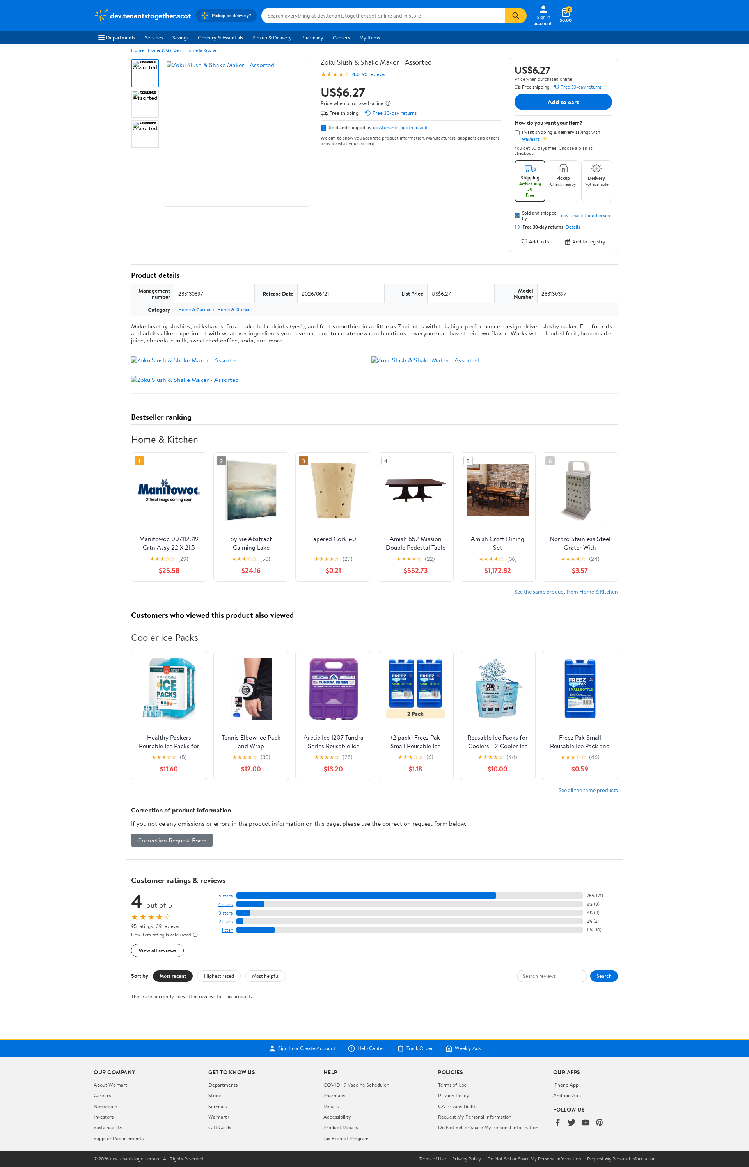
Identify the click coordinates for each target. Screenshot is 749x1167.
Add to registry (588, 241)
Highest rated (219, 975)
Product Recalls (340, 1127)
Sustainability (108, 1127)
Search (604, 975)
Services (154, 37)
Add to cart (563, 102)
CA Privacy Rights (457, 1106)
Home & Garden (164, 50)
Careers (341, 37)
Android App (567, 1095)
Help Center (371, 1048)
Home (137, 50)
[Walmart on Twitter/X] (571, 1123)
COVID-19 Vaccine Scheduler (356, 1084)
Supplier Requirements (119, 1138)
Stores (215, 1095)
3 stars (225, 913)
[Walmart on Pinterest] (599, 1123)
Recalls (331, 1106)
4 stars (225, 904)
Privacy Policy (453, 1095)
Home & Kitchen (201, 50)
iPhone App (566, 1084)
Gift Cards (219, 1127)
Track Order (419, 1048)
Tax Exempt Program (346, 1138)
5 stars (225, 896)
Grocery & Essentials (220, 37)
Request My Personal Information (474, 1116)
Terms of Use (452, 1084)
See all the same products (588, 790)
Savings (180, 37)
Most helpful (265, 975)
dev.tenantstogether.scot (400, 127)
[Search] (516, 15)
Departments (120, 37)
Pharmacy (312, 37)
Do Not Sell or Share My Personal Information (488, 1127)
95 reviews (373, 74)
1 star (227, 930)
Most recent (173, 975)
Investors (104, 1116)
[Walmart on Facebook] (557, 1123)
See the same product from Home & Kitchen (566, 591)
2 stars (225, 921)
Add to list (540, 241)
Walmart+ (219, 1116)
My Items (369, 37)
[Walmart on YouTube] (585, 1123)
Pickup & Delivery (272, 37)
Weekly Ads (468, 1048)
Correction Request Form (171, 840)
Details (573, 227)
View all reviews (157, 950)
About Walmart (110, 1084)
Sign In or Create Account (306, 1048)
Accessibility (337, 1116)
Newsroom (105, 1106)
